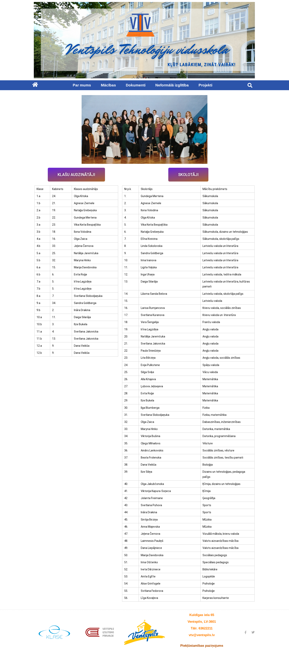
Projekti (205, 85)
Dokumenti (135, 85)
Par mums (82, 85)
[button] (250, 85)
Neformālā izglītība (172, 85)
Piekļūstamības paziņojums (201, 646)
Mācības (108, 85)
